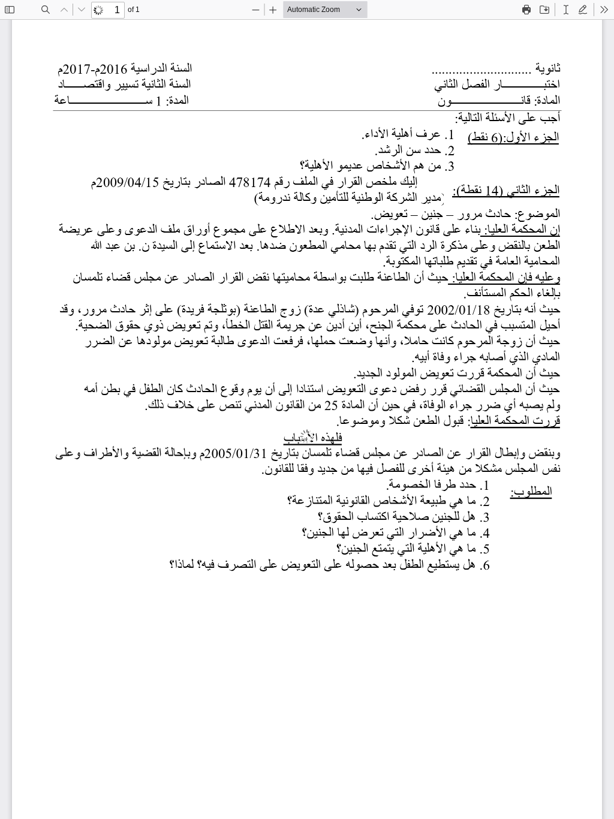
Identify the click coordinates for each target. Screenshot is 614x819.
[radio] (566, 9)
